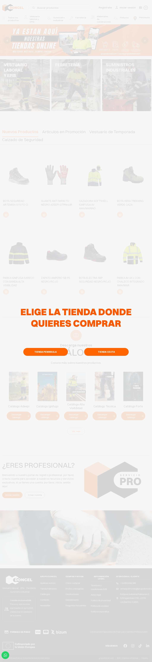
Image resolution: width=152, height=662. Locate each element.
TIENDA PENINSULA (45, 351)
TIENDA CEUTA (106, 351)
